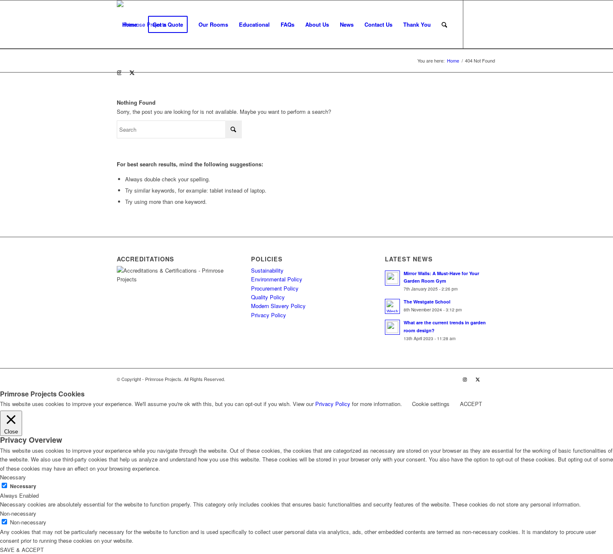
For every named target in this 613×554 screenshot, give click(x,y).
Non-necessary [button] (18, 513)
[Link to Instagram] (119, 72)
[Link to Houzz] (144, 72)
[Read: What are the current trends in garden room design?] (392, 327)
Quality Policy (268, 297)
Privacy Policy (268, 315)
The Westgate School (427, 301)
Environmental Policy (276, 279)
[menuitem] (130, 24)
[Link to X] (132, 72)
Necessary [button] (13, 477)
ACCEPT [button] (471, 404)
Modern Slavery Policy (278, 306)
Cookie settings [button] (431, 404)
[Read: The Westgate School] (392, 306)
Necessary (23, 486)
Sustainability (267, 270)
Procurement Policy (275, 288)
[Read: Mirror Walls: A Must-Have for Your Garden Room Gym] (392, 278)
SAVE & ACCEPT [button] (22, 550)
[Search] (444, 24)
